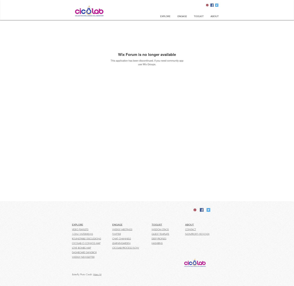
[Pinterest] (207, 5)
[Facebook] (212, 5)
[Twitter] (216, 5)
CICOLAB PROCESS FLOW (125, 247)
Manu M (97, 274)
